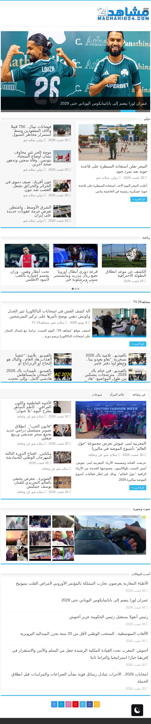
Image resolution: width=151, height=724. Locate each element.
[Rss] (97, 704)
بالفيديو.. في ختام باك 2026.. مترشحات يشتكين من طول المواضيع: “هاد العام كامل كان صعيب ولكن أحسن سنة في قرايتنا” (113, 378)
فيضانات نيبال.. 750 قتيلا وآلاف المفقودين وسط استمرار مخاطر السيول (31, 130)
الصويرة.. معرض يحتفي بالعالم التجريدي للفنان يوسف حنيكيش (32, 482)
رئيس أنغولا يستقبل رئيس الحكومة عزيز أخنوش (108, 617)
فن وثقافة (138, 394)
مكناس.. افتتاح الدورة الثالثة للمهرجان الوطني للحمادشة (28, 455)
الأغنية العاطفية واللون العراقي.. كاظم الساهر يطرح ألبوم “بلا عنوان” (33, 407)
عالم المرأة (117, 394)
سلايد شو (102, 178)
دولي (147, 118)
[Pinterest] (75, 704)
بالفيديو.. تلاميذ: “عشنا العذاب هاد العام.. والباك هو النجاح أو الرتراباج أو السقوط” (29, 361)
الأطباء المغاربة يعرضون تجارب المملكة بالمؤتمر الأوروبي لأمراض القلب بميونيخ (82, 583)
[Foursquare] (61, 704)
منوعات (97, 394)
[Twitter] (82, 704)
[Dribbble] (68, 704)
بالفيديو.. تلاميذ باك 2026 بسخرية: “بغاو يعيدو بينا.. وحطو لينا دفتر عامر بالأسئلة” (106, 361)
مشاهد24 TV (141, 302)
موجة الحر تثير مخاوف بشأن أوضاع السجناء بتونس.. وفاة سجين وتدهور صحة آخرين (28, 158)
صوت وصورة (141, 509)
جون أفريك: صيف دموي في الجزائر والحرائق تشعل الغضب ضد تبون (28, 186)
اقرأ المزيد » (139, 199)
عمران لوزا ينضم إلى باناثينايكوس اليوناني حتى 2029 (103, 103)
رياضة (146, 237)
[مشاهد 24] (123, 13)
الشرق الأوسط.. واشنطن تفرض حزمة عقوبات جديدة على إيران (29, 211)
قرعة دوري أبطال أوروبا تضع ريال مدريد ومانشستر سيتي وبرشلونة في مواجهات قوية (76, 277)
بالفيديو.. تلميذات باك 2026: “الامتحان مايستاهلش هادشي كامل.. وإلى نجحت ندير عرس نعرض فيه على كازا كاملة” (39, 378)
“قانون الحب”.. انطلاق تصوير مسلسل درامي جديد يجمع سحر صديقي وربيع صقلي (29, 432)
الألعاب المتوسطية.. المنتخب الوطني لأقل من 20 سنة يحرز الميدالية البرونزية (84, 633)
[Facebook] (90, 704)
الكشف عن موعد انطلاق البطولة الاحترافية (126, 273)
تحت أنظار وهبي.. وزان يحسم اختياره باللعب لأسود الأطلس (29, 275)
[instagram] (54, 704)
